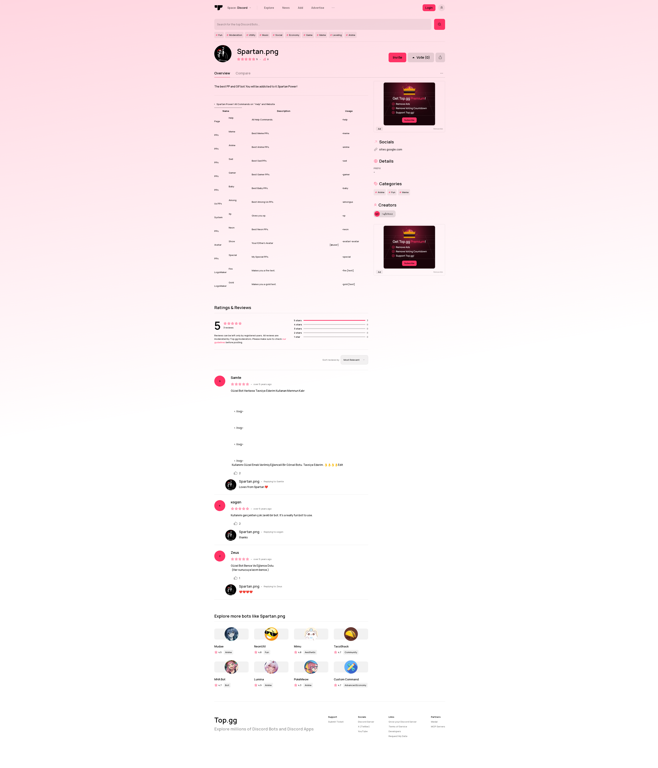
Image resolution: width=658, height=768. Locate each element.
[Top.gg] (218, 7)
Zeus (235, 553)
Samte (236, 378)
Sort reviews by (330, 359)
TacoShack (341, 646)
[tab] (222, 73)
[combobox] (354, 359)
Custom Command (346, 679)
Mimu (297, 646)
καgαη (236, 502)
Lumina (259, 679)
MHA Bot (219, 679)
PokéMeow (301, 679)
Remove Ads (438, 129)
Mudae (219, 646)
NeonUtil (260, 646)
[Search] (439, 24)
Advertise (317, 8)
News (286, 8)
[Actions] (441, 73)
